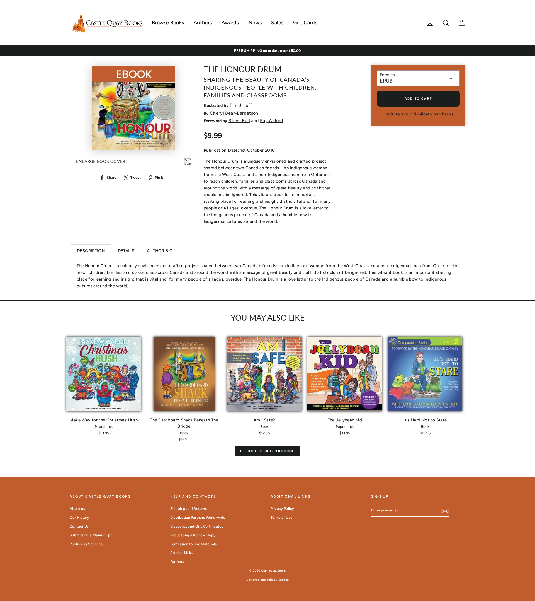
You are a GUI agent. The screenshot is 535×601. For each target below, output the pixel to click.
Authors (203, 23)
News (255, 23)
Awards (230, 23)
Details (126, 250)
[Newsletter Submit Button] (445, 510)
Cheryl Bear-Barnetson (234, 113)
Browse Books (168, 23)
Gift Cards (305, 23)
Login (389, 114)
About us (77, 508)
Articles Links (181, 553)
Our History (79, 517)
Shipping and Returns (188, 508)
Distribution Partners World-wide (197, 517)
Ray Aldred (271, 120)
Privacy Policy (282, 508)
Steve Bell (239, 120)
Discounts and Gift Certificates (196, 526)
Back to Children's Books (271, 450)
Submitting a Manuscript (91, 535)
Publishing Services (86, 544)
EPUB (386, 80)
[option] (267, 51)
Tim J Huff (241, 105)
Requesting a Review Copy (193, 535)
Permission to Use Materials (193, 544)
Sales (277, 23)
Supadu (283, 579)
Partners (177, 561)
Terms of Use (282, 517)
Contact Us (79, 526)
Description (91, 250)
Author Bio (160, 250)
